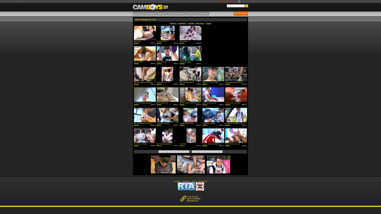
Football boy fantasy (208, 123)
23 (198, 151)
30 (217, 151)
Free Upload (242, 14)
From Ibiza (183, 144)
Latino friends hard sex (232, 144)
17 (182, 151)
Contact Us (177, 181)
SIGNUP (220, 1)
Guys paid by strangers (187, 82)
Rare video (137, 41)
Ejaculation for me (162, 103)
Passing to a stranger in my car (235, 123)
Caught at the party (163, 123)
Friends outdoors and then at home (191, 103)
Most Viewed (150, 14)
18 (185, 151)
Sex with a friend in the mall (142, 123)
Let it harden (184, 41)
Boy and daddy (138, 62)
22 (195, 151)
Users (169, 14)
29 (214, 151)
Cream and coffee (185, 62)
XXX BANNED (202, 14)
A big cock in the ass (163, 82)
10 (163, 151)
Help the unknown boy (187, 123)
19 (187, 151)
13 (171, 151)
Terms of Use (186, 181)
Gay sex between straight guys (212, 144)
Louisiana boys (161, 41)
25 (203, 151)
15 (177, 151)
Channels (161, 14)
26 (206, 151)
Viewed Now (179, 14)
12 (169, 151)
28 (212, 151)
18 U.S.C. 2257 (203, 181)
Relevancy (173, 23)
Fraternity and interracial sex (234, 82)
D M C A (194, 181)
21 (193, 151)
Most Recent (182, 23)
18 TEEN (190, 14)
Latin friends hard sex (209, 103)
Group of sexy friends (140, 144)
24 (201, 151)
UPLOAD (232, 1)
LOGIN (226, 1)
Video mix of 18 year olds (210, 82)
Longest (208, 23)
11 (166, 151)
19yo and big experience (164, 144)
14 (174, 151)
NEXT (220, 151)
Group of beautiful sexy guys (143, 103)
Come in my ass (162, 62)
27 (209, 151)
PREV (160, 151)
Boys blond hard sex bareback (143, 82)
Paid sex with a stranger (232, 103)
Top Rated (138, 14)
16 (179, 151)
